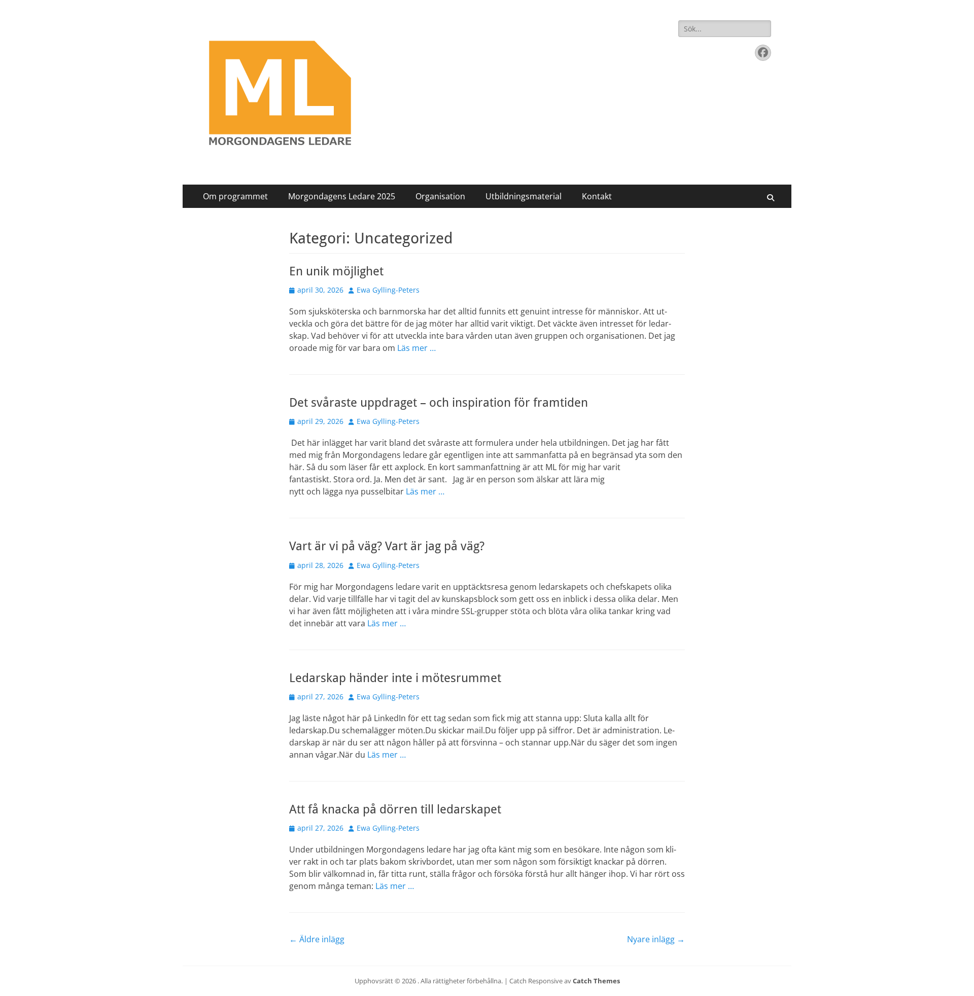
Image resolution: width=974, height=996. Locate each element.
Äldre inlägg (316, 939)
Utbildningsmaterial (523, 196)
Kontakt (597, 196)
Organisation (440, 196)
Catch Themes (596, 980)
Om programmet (235, 196)
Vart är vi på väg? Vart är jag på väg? (386, 546)
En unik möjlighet (336, 271)
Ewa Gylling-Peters (388, 290)
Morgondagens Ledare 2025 (341, 196)
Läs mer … (416, 347)
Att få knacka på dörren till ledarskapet (395, 809)
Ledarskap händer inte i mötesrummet (395, 678)
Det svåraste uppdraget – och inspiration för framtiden (438, 403)
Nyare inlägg (656, 939)
